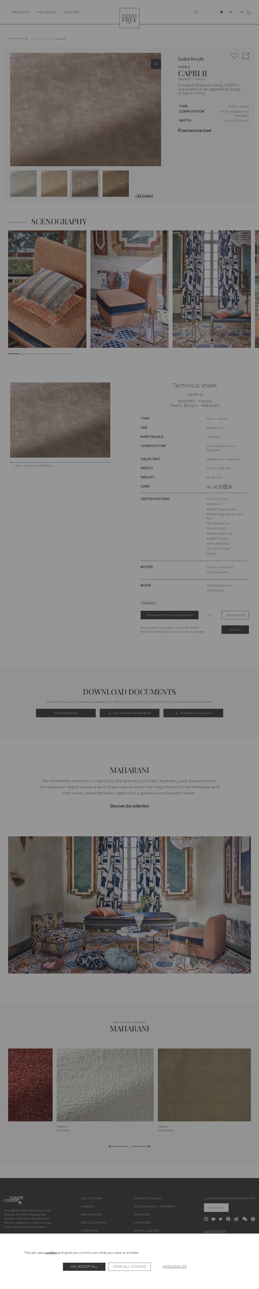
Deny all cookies (129, 1267)
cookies (51, 1253)
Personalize (175, 1267)
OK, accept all (84, 1267)
